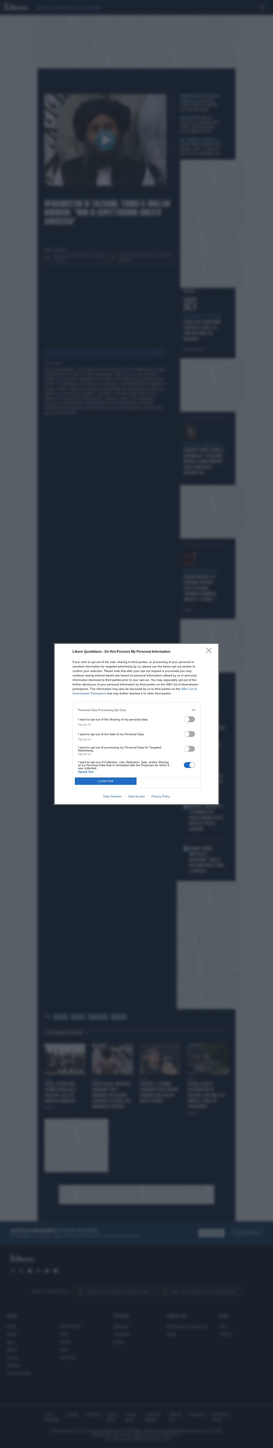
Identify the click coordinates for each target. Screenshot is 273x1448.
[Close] (210, 652)
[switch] (189, 719)
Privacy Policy (160, 796)
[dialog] (136, 724)
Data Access (136, 796)
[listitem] (136, 710)
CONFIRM (106, 781)
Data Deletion (112, 796)
